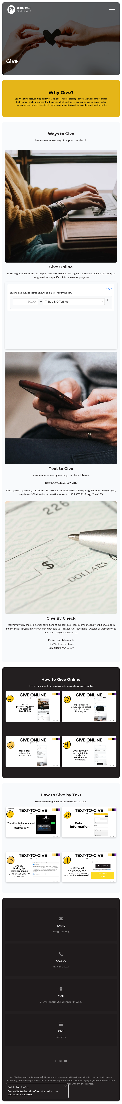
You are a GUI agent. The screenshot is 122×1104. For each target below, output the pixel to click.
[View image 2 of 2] (89, 706)
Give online (61, 1036)
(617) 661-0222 (61, 966)
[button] (112, 9)
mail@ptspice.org (61, 931)
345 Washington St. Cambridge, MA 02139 (61, 1001)
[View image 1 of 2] (33, 706)
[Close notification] (65, 1086)
